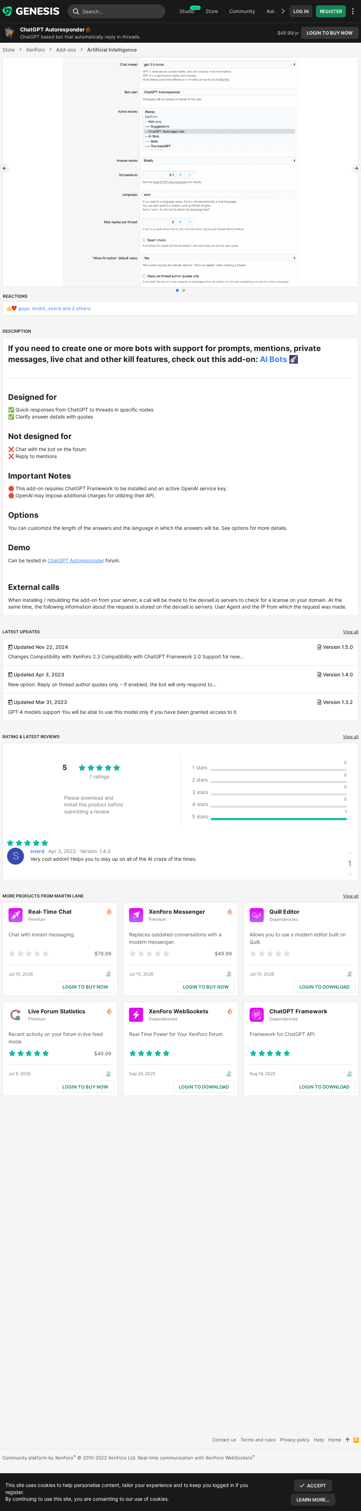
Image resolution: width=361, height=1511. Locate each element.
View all (351, 632)
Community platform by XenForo (69, 1457)
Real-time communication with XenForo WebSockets (196, 1457)
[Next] (356, 168)
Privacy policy (295, 1439)
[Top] (347, 1439)
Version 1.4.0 (338, 674)
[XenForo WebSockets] (186, 1039)
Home (334, 1439)
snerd (37, 851)
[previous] (4, 168)
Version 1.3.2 (338, 702)
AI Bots (273, 359)
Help (319, 1439)
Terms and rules (258, 1439)
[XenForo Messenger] (186, 939)
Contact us (224, 1439)
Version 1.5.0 (338, 647)
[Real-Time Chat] (65, 939)
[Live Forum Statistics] (65, 1039)
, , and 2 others (54, 308)
